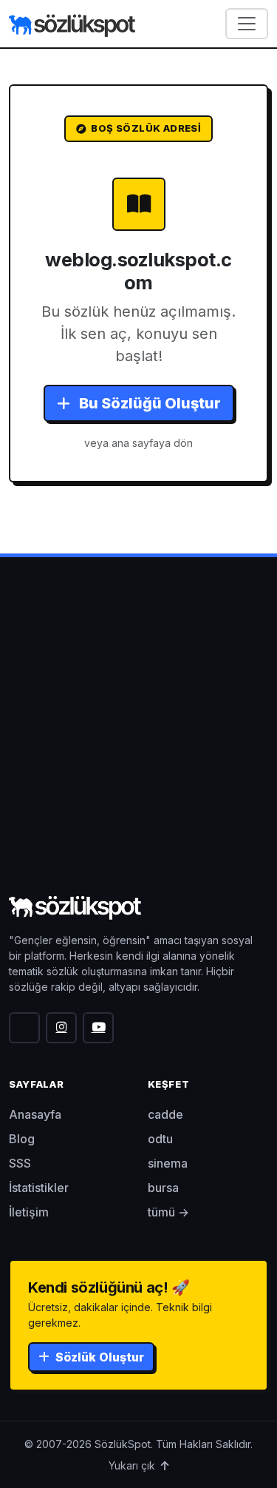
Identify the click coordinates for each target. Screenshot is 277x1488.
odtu (160, 1138)
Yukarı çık (133, 1465)
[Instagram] (61, 1027)
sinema (168, 1163)
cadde (165, 1114)
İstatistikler (39, 1187)
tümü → (168, 1212)
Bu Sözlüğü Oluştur (148, 403)
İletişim (29, 1212)
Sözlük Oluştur (98, 1357)
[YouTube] (98, 1027)
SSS (20, 1163)
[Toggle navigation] (246, 23)
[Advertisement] (138, 744)
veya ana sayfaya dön (138, 443)
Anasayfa (35, 1114)
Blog (22, 1138)
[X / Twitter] (24, 1027)
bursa (163, 1187)
